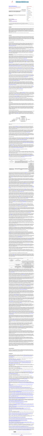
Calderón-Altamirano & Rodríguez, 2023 (16, 80)
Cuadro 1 (26, 172)
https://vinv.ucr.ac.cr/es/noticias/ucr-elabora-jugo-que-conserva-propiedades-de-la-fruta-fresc (18, 426)
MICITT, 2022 (31, 71)
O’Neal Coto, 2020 (14, 147)
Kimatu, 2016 (15, 84)
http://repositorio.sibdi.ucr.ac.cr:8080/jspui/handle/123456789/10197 (15, 400)
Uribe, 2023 (19, 139)
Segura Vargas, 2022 (25, 183)
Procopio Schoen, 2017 (20, 68)
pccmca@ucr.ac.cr (21, 435)
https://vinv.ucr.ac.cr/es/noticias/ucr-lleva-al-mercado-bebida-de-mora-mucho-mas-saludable (18, 414)
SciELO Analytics (29, 8)
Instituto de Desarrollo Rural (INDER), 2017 (23, 289)
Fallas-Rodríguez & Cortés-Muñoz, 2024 (23, 139)
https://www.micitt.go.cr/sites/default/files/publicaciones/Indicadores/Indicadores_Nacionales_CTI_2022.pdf (21, 394)
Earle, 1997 (27, 60)
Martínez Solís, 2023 (23, 274)
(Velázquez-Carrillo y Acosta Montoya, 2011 (12, 45)
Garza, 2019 (26, 206)
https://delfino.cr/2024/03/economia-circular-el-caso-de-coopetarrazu (17, 417)
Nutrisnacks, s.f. (29, 212)
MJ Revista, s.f (14, 201)
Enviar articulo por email (30, 15)
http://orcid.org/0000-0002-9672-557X (13, 19)
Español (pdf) (29, 10)
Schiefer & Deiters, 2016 (11, 62)
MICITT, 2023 (33, 66)
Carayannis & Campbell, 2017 (11, 84)
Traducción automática (30, 14)
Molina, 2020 (12, 301)
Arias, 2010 (20, 196)
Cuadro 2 (14, 254)
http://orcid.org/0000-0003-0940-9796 (13, 21)
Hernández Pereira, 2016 (22, 191)
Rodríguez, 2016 (30, 313)
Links (13, 356)
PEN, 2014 (18, 70)
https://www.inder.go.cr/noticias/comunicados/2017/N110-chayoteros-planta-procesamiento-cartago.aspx (19, 387)
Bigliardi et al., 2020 (27, 137)
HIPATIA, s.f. (10, 301)
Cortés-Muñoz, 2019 (23, 92)
